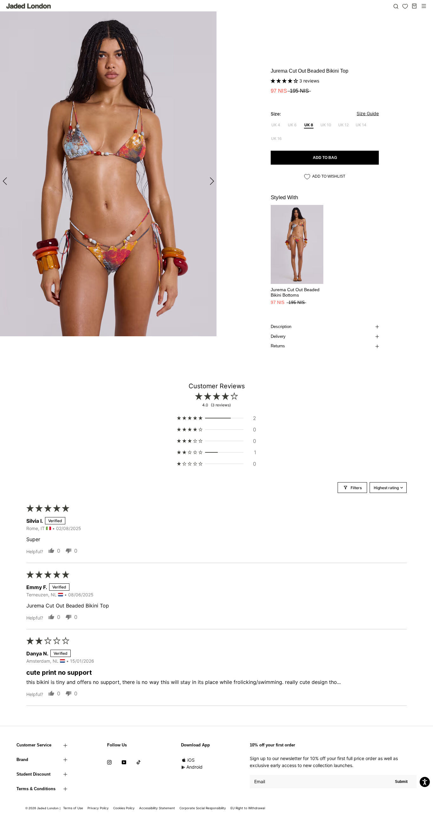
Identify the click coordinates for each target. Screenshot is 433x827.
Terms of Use (73, 808)
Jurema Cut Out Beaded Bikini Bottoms (295, 292)
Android (194, 767)
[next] (211, 181)
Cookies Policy (124, 808)
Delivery (278, 336)
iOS (191, 760)
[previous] (5, 181)
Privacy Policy (98, 808)
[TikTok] (138, 761)
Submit (401, 781)
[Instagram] (109, 761)
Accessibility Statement (157, 808)
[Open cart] (414, 6)
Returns (278, 346)
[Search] (396, 6)
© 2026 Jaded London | (43, 808)
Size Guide (368, 113)
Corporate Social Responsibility (202, 808)
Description (281, 326)
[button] (285, 80)
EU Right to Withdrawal (247, 808)
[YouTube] (124, 761)
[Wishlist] (405, 6)
